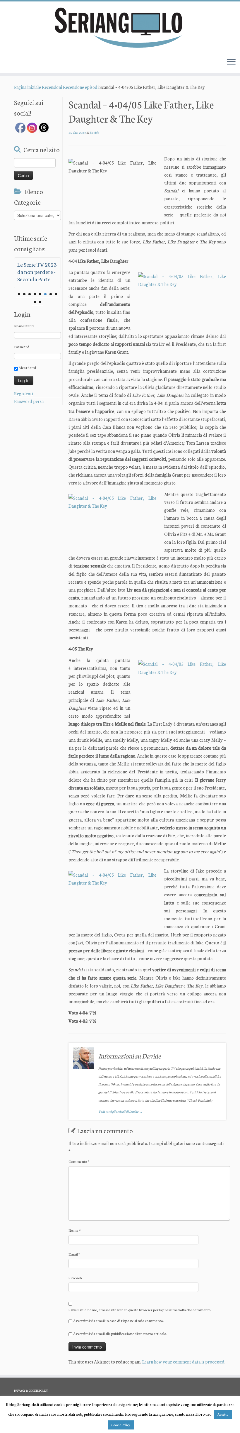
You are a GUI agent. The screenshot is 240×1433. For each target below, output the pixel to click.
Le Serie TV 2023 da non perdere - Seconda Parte (36, 271)
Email (74, 1253)
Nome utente (24, 325)
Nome (74, 1230)
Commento (79, 1161)
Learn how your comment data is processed (183, 1362)
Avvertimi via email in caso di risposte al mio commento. (118, 1320)
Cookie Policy (120, 1424)
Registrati (23, 393)
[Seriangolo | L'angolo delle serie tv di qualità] (120, 27)
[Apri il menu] (231, 62)
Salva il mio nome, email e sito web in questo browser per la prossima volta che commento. (140, 1309)
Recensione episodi (81, 87)
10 (40, 302)
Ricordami (27, 367)
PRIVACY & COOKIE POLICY (31, 1390)
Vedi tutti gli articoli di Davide (120, 1111)
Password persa (29, 401)
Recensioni (52, 87)
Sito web (75, 1277)
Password (21, 346)
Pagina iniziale (27, 87)
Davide (94, 132)
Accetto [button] (222, 1414)
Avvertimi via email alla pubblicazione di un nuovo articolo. (120, 1333)
